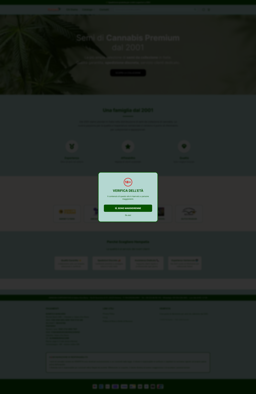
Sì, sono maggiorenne (128, 208)
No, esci (128, 215)
